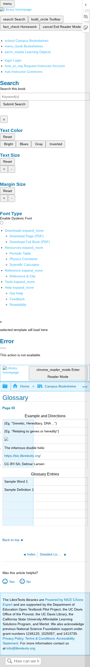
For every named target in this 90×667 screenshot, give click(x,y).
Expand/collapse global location (85, 385)
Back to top (10, 540)
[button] (17, 299)
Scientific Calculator (24, 265)
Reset (7, 137)
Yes (11, 582)
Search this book (12, 89)
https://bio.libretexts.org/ (22, 456)
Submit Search (14, 104)
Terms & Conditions (40, 638)
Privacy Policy (13, 638)
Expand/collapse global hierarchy (8, 386)
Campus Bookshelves (61, 386)
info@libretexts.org (20, 648)
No (28, 582)
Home (24, 386)
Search (9, 661)
